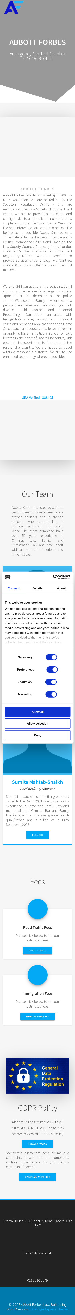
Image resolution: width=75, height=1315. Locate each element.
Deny (37, 735)
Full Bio (37, 834)
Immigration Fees (37, 1016)
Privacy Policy (37, 1143)
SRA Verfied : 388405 (37, 397)
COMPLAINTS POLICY (37, 1177)
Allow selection (37, 723)
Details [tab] (37, 588)
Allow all (38, 711)
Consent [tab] (14, 588)
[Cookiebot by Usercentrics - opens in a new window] (53, 577)
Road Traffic (37, 950)
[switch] (52, 669)
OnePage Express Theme (49, 1309)
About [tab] (61, 588)
